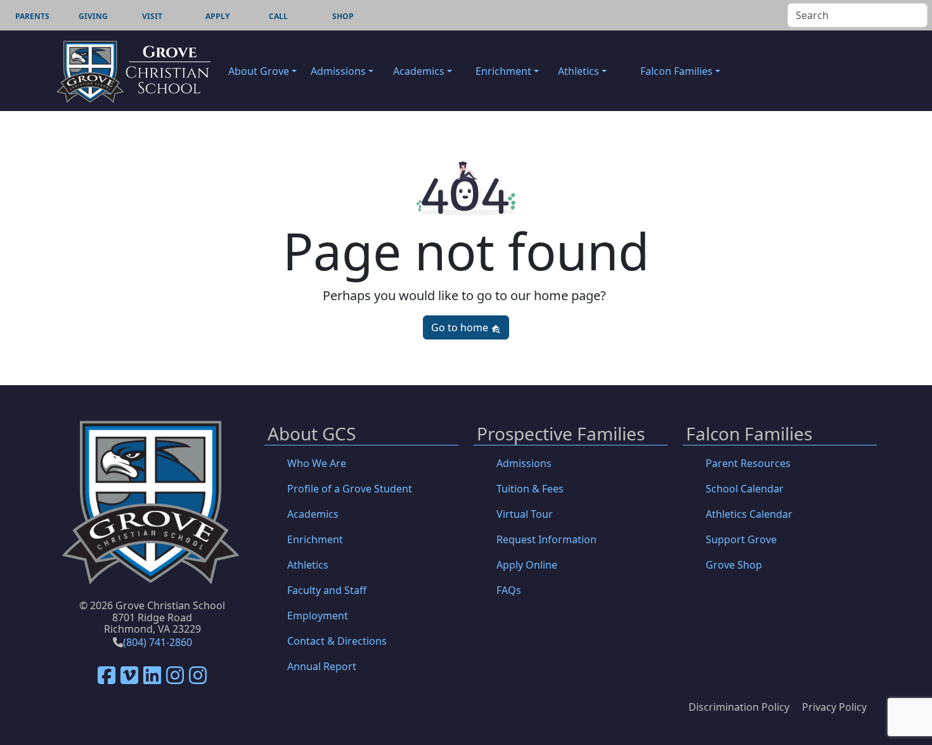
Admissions (524, 463)
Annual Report (321, 666)
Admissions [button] (338, 71)
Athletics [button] (578, 71)
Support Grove (741, 539)
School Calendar (745, 489)
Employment (317, 616)
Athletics (307, 565)
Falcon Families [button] (676, 71)
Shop (343, 16)
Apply (217, 16)
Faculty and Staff (326, 590)
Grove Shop (734, 565)
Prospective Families (561, 434)
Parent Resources (748, 463)
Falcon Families (749, 434)
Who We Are (316, 463)
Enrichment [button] (503, 71)
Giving (93, 16)
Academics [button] (418, 71)
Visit (152, 16)
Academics (313, 514)
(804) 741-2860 (157, 642)
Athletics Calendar (749, 514)
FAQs (508, 590)
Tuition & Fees (530, 489)
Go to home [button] (461, 327)
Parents (32, 16)
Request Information (546, 539)
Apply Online (526, 565)
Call (278, 16)
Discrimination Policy (739, 707)
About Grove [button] (258, 71)
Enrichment (315, 539)
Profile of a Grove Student (349, 489)
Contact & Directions (337, 641)
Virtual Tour (524, 514)
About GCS (312, 434)
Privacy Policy (834, 707)
